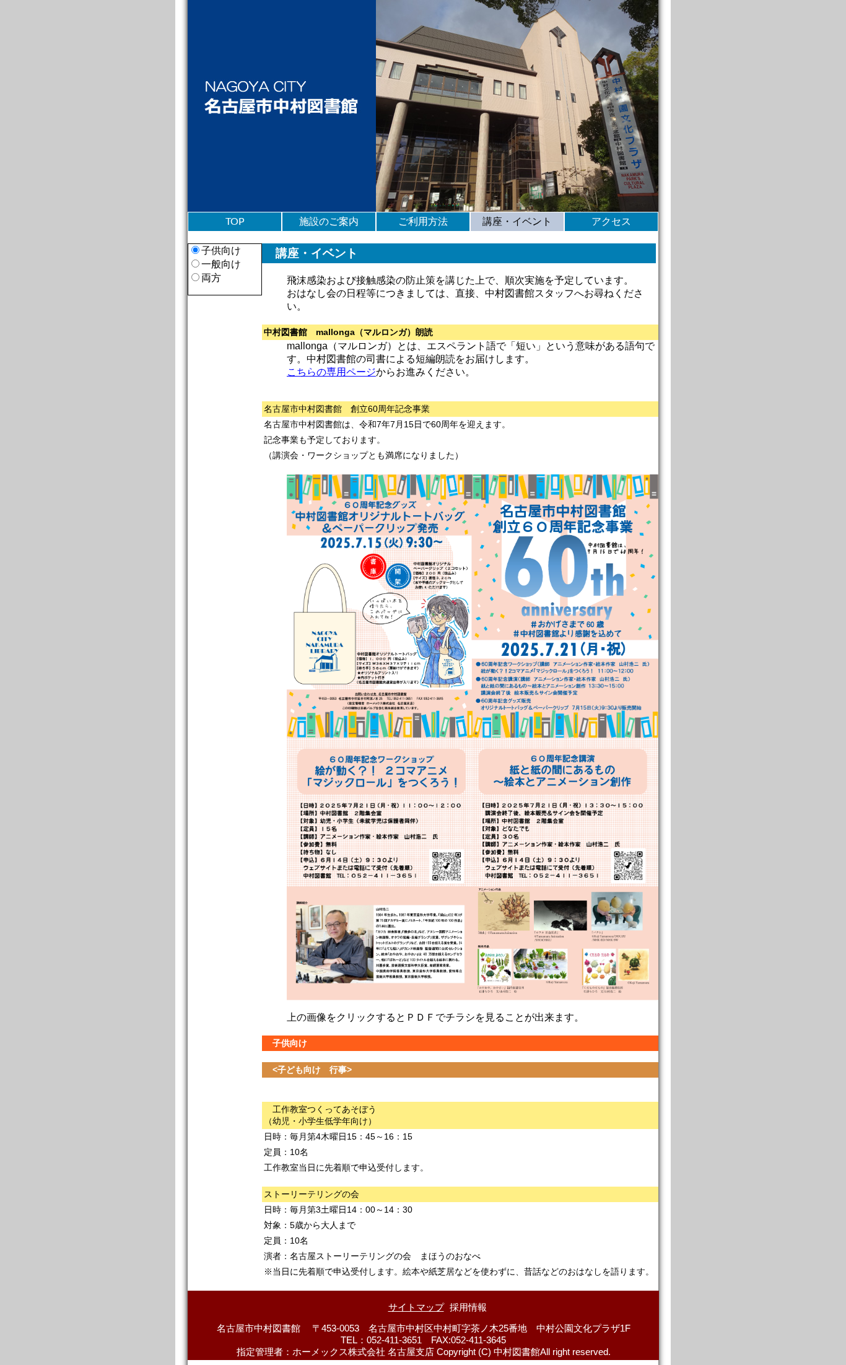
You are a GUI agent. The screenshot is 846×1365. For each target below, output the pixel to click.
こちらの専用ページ (331, 372)
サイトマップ (416, 1307)
